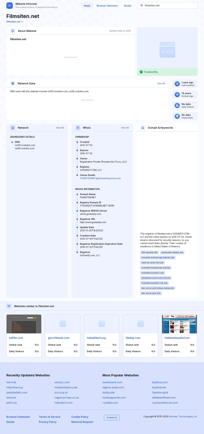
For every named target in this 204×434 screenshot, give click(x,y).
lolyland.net (159, 387)
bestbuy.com (160, 382)
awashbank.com (112, 382)
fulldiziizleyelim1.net (177, 337)
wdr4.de (11, 382)
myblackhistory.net (66, 387)
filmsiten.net (13, 21)
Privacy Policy (47, 421)
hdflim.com (16, 337)
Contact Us (112, 417)
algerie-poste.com (113, 387)
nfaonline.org (14, 387)
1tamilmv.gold (160, 392)
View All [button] (161, 83)
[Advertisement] (70, 66)
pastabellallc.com (16, 392)
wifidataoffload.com (163, 397)
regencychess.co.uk (67, 397)
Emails (127, 5)
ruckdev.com (110, 402)
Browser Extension (107, 5)
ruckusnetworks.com (165, 402)
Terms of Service (49, 416)
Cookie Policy (79, 416)
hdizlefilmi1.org (96, 337)
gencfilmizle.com (58, 337)
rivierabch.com (64, 402)
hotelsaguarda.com (114, 397)
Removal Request (82, 421)
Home (87, 5)
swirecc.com (62, 382)
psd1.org (11, 402)
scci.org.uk (61, 392)
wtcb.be (11, 397)
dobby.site (108, 392)
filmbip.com (133, 337)
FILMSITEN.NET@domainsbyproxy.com (100, 178)
